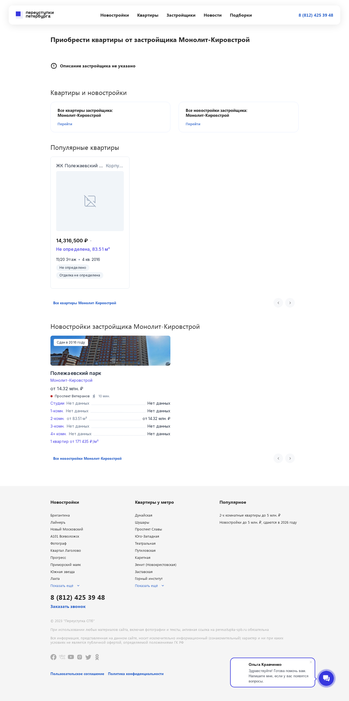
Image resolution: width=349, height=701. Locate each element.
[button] (89, 124)
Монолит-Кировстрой (71, 380)
